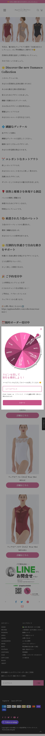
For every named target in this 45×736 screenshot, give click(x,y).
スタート (22, 403)
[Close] (41, 329)
